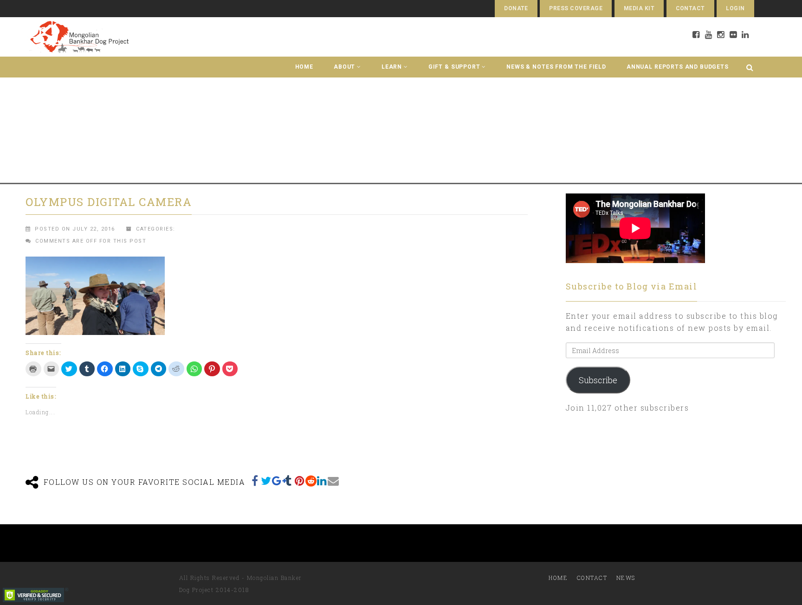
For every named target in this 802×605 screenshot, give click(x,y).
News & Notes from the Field (556, 67)
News (625, 577)
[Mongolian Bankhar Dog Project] (79, 37)
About (344, 67)
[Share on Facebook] (255, 480)
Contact (690, 8)
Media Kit (639, 8)
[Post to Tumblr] (288, 480)
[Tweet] (266, 480)
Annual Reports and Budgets (678, 67)
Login (735, 8)
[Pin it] (299, 480)
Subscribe (598, 380)
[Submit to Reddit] (311, 480)
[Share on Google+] (277, 480)
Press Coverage (575, 8)
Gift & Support (454, 67)
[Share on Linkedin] (322, 480)
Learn (392, 67)
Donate (516, 8)
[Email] (333, 480)
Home (304, 67)
